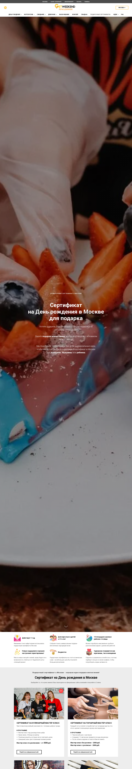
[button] (122, 7)
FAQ (122, 14)
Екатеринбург (69, 1)
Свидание (41, 14)
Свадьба (84, 14)
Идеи (116, 14)
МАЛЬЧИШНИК (64, 14)
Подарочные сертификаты (100, 14)
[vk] (5, 7)
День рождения (14, 14)
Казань (79, 1)
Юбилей (75, 14)
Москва (45, 1)
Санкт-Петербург (56, 1)
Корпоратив (28, 14)
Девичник (52, 14)
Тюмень (87, 1)
